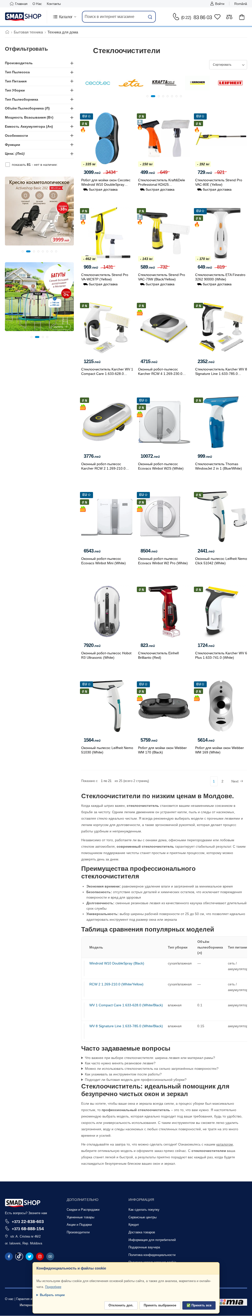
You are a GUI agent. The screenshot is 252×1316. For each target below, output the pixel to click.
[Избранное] (217, 17)
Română (240, 4)
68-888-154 (28, 1228)
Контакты (54, 4)
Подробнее (53, 1287)
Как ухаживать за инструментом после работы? (123, 1074)
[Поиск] (150, 17)
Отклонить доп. (121, 1305)
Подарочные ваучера (144, 1247)
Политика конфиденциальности (151, 1255)
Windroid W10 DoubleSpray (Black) (116, 963)
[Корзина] (242, 17)
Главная (21, 4)
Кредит (133, 1224)
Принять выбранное (160, 1305)
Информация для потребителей (152, 1240)
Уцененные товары (80, 1217)
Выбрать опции (52, 1295)
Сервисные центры (142, 1217)
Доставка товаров (141, 1232)
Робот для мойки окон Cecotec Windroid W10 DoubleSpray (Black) (105, 184)
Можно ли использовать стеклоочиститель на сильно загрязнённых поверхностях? (152, 1069)
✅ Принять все (199, 1305)
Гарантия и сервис (30, 1299)
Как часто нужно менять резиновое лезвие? (120, 1063)
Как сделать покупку (143, 1209)
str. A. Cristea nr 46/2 (25, 1236)
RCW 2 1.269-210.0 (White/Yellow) (116, 984)
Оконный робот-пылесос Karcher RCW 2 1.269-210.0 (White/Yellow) (103, 468)
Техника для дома (62, 32)
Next (234, 781)
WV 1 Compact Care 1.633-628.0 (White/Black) (126, 1005)
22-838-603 (28, 1221)
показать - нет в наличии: (35, 165)
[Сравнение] (229, 17)
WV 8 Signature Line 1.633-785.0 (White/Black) (126, 1026)
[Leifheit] (197, 83)
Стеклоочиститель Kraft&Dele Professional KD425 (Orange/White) (161, 184)
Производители (78, 1232)
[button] (64, 16)
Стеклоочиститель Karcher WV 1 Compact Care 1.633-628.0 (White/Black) (107, 373)
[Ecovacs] (230, 83)
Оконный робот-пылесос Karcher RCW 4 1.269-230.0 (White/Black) (160, 373)
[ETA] (97, 83)
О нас (37, 4)
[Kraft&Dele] (131, 83)
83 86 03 (196, 17)
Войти (219, 4)
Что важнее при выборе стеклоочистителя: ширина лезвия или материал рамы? (150, 1058)
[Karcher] (164, 83)
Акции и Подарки (79, 1224)
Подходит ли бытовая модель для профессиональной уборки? (136, 1080)
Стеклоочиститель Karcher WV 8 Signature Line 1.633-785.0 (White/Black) (221, 373)
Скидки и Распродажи (83, 1209)
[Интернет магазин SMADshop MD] (23, 16)
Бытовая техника (28, 32)
